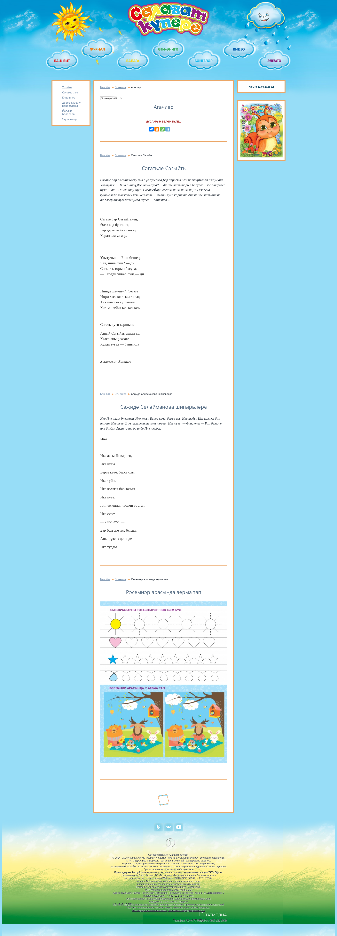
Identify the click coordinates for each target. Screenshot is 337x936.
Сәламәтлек (70, 92)
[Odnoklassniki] (158, 830)
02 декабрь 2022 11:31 (112, 98)
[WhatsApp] (162, 129)
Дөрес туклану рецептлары (71, 104)
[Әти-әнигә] (168, 49)
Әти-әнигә (120, 87)
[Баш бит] (62, 61)
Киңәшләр (68, 97)
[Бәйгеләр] (204, 61)
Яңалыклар (69, 119)
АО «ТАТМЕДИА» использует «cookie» (136, 904)
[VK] (168, 830)
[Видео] (239, 49)
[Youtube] (178, 830)
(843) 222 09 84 (218, 920)
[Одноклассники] (156, 129)
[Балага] (133, 61)
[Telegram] (167, 129)
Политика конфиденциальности (186, 910)
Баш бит (105, 87)
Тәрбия (67, 87)
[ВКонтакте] (151, 129)
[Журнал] (97, 49)
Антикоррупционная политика (149, 910)
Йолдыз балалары (68, 112)
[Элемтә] (274, 61)
